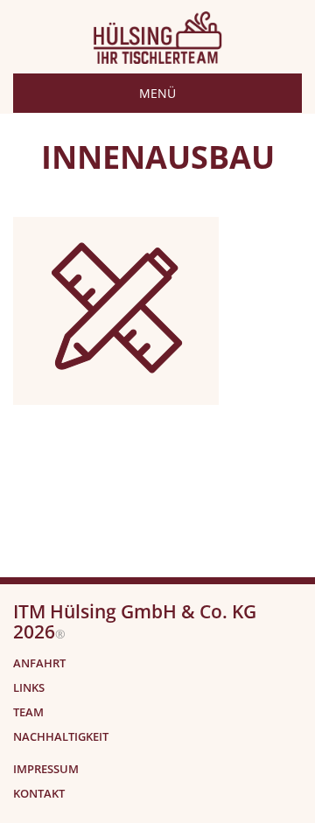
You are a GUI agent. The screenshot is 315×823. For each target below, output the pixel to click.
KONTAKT (39, 793)
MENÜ (157, 93)
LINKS (29, 687)
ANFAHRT (39, 663)
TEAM (28, 712)
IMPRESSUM (46, 769)
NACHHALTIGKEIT (60, 736)
